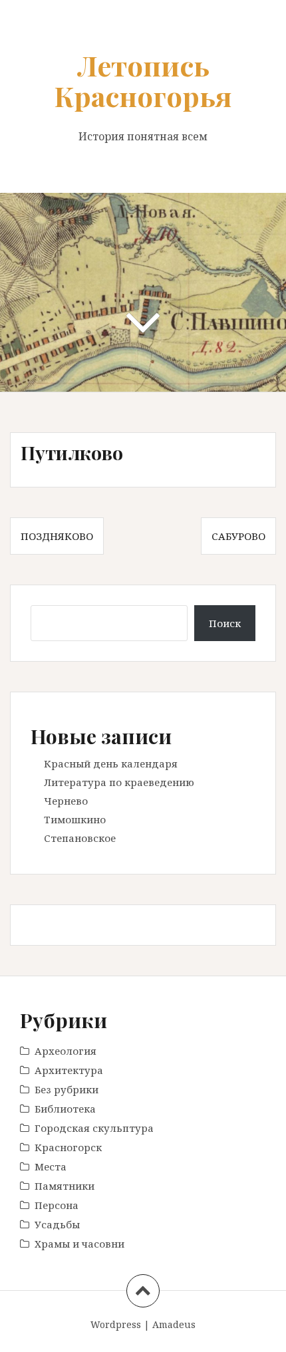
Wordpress (115, 1324)
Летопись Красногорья (143, 80)
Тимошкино (75, 819)
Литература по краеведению (119, 782)
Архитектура (69, 1070)
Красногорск (68, 1147)
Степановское (80, 838)
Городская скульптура (94, 1128)
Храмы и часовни (79, 1243)
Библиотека (65, 1108)
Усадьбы (57, 1224)
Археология (65, 1050)
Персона (56, 1205)
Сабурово (238, 536)
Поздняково (57, 536)
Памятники (64, 1185)
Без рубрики (66, 1089)
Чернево (66, 800)
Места (51, 1166)
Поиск (225, 623)
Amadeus (174, 1324)
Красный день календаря (111, 763)
